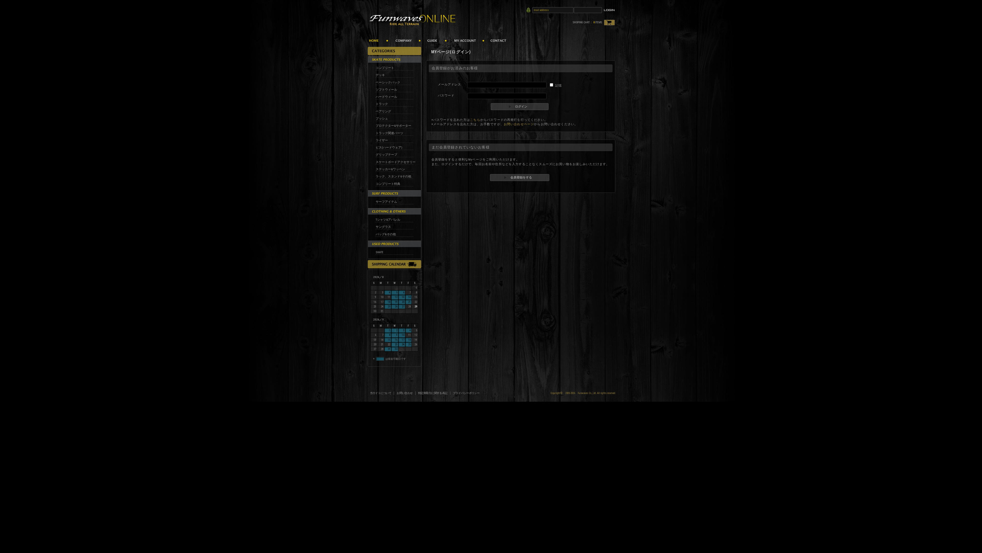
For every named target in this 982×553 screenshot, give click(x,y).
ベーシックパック (388, 82)
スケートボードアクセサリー (396, 162)
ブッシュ (382, 118)
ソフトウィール (386, 89)
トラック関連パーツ (389, 133)
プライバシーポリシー (466, 393)
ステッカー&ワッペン (390, 169)
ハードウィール (386, 97)
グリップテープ (386, 154)
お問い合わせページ (519, 124)
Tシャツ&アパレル (388, 219)
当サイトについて (381, 393)
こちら (475, 120)
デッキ (380, 75)
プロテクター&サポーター (393, 125)
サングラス (383, 227)
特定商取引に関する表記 (433, 393)
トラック (382, 104)
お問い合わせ (405, 393)
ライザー (382, 140)
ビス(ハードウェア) (389, 147)
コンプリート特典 (388, 184)
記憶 (558, 85)
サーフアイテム (386, 202)
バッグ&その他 (386, 234)
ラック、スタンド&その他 (393, 176)
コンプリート (385, 68)
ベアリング (383, 111)
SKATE (379, 252)
